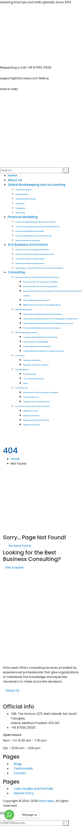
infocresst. (47, 801)
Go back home (19, 545)
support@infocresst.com (19, 78)
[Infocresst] (41, 14)
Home (15, 459)
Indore (5, 89)
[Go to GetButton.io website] (9, 822)
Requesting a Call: (13, 67)
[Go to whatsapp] (9, 814)
